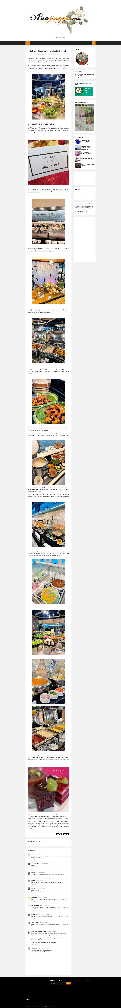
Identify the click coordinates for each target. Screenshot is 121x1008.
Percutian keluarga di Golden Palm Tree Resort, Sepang (86, 148)
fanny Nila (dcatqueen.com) (38, 931)
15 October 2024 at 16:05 (40, 854)
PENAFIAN (76, 982)
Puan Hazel (34, 897)
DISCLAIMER (76, 980)
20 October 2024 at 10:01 (52, 931)
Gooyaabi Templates (50, 1006)
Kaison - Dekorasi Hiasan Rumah (87, 165)
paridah (33, 872)
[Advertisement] (84, 239)
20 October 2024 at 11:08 (43, 948)
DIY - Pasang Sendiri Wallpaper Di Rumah (86, 153)
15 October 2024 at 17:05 (45, 863)
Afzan (32, 854)
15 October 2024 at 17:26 (41, 872)
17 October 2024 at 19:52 (45, 914)
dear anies (34, 948)
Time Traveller (35, 922)
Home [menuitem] (28, 42)
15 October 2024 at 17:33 (41, 880)
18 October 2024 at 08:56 (45, 922)
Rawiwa (33, 888)
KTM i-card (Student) (86, 158)
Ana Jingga (41, 54)
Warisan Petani (35, 863)
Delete (35, 859)
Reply (32, 859)
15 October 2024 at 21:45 (41, 888)
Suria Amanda (35, 905)
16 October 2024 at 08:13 (43, 897)
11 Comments (56, 54)
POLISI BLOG (87, 980)
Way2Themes (36, 1006)
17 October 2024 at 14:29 (45, 905)
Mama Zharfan (35, 914)
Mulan (33, 880)
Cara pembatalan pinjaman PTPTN (85, 141)
